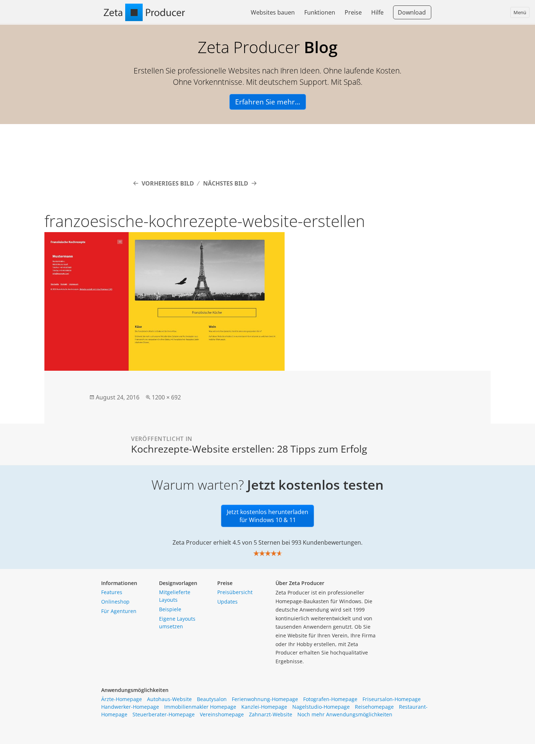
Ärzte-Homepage (121, 699)
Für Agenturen (118, 611)
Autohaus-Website (169, 699)
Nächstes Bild (225, 183)
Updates (227, 601)
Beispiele (170, 609)
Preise (353, 12)
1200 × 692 (166, 397)
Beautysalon (212, 699)
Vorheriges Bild (168, 183)
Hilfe (377, 12)
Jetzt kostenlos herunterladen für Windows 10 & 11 (267, 516)
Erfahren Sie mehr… (267, 102)
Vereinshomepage (222, 714)
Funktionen (319, 12)
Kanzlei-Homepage (264, 706)
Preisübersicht (235, 592)
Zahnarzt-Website (270, 714)
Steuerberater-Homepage (163, 714)
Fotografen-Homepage (330, 699)
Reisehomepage (374, 706)
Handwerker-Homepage (130, 706)
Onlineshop (115, 601)
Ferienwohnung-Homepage (265, 699)
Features (111, 592)
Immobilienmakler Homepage (200, 706)
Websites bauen (273, 12)
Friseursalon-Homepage (391, 699)
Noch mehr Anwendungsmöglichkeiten (344, 714)
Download (412, 12)
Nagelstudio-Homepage (321, 706)
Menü (520, 12)
